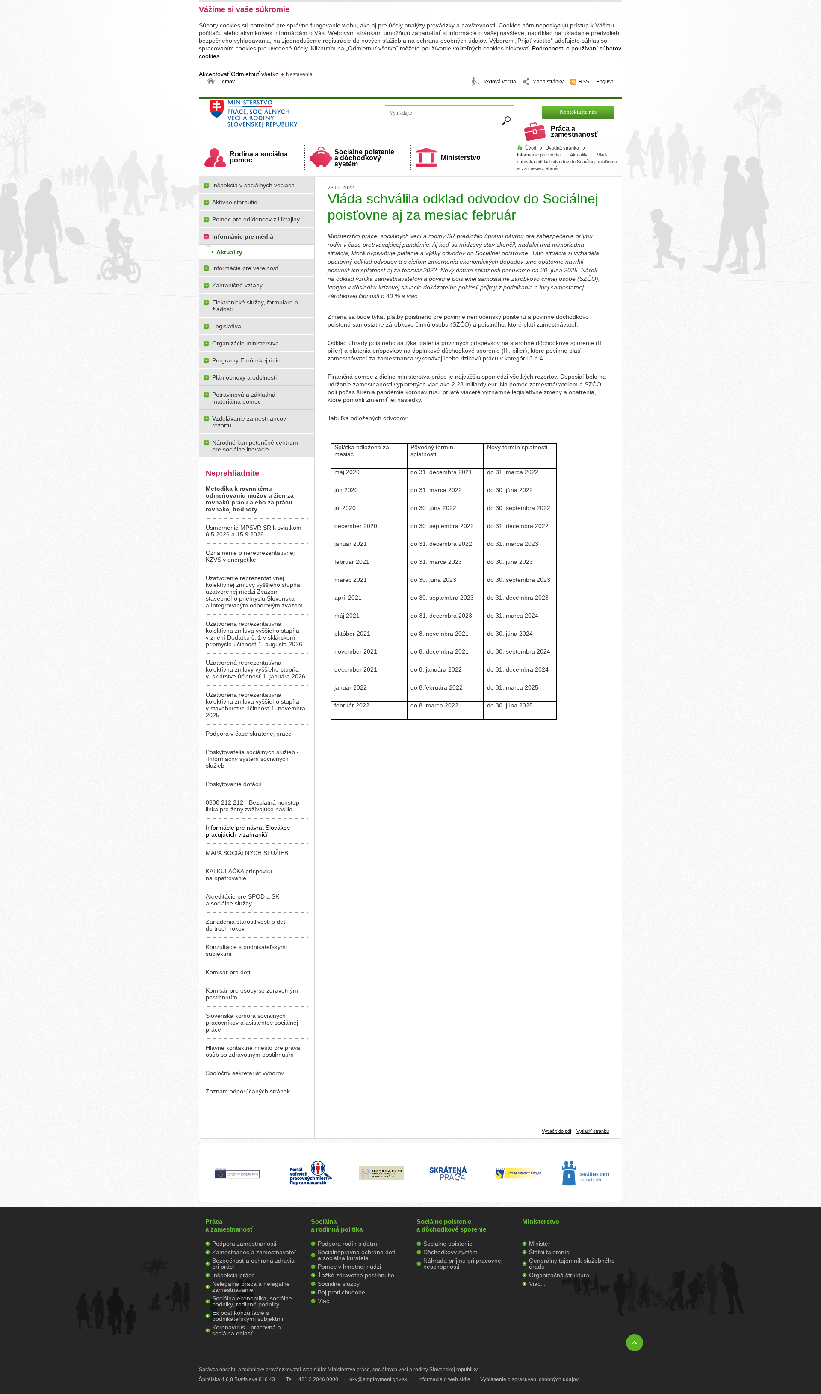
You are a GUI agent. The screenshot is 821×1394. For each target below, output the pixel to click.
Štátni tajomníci (549, 1252)
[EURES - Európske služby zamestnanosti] (518, 1178)
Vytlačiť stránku (592, 1131)
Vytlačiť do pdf (556, 1131)
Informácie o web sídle (444, 1379)
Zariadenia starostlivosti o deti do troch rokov (246, 925)
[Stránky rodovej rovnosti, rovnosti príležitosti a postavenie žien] (381, 1178)
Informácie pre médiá (539, 154)
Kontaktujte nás (578, 112)
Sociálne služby (339, 1283)
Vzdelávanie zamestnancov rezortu (249, 422)
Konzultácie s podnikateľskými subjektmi (246, 950)
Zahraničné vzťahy (237, 285)
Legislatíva (226, 326)
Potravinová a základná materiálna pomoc (243, 398)
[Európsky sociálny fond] (237, 1178)
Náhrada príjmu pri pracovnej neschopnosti (462, 1263)
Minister (539, 1243)
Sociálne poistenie (448, 1243)
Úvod (530, 147)
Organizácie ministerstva (245, 343)
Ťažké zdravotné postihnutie (356, 1275)
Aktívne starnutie (234, 202)
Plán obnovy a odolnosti (244, 377)
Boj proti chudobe (341, 1292)
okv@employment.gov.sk (378, 1379)
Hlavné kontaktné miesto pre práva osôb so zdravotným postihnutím (253, 1051)
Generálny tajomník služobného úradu (572, 1263)
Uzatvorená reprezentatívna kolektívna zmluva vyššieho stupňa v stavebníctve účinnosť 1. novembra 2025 (255, 705)
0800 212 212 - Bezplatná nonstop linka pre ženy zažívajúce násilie (252, 806)
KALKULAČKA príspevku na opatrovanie (239, 874)
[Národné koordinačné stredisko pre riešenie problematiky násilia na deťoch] (585, 1194)
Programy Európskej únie (246, 360)
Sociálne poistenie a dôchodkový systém (364, 158)
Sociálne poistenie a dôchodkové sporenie (451, 1225)
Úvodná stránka (562, 147)
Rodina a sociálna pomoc (259, 157)
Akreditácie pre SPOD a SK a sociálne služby (242, 900)
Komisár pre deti (228, 972)
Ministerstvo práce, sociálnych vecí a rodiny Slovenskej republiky (282, 116)
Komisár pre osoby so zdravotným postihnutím (252, 994)
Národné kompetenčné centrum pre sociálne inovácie (255, 446)
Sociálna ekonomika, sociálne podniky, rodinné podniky (252, 1301)
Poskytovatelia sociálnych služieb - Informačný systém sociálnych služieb (252, 759)
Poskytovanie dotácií (233, 784)
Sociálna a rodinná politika (337, 1225)
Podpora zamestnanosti (244, 1243)
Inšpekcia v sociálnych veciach (253, 185)
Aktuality (579, 154)
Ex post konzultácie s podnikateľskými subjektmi (247, 1315)
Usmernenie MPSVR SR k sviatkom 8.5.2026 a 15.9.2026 (253, 531)
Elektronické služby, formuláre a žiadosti (255, 305)
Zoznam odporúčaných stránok (248, 1091)
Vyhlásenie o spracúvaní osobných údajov (529, 1379)
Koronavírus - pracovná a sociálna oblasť (246, 1330)
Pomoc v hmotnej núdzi (349, 1266)
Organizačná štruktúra (559, 1275)
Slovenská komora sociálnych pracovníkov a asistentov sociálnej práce (252, 1022)
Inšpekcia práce (233, 1275)
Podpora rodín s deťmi (348, 1243)
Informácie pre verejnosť (245, 268)
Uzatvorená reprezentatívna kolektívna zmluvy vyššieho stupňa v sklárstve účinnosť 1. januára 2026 (255, 669)
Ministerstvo (461, 157)
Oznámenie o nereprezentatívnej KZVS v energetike (250, 556)
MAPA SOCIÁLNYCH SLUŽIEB (247, 852)
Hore (634, 1342)
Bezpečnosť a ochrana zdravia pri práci (253, 1263)
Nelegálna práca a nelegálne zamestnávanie (251, 1286)
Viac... (326, 1300)
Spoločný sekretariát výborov (245, 1073)
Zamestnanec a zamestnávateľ (254, 1252)
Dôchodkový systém (450, 1252)
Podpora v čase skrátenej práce (249, 733)
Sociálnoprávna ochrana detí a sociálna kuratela (357, 1255)
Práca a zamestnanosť (574, 131)
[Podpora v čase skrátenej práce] (448, 1185)
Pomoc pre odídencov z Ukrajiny (256, 219)
